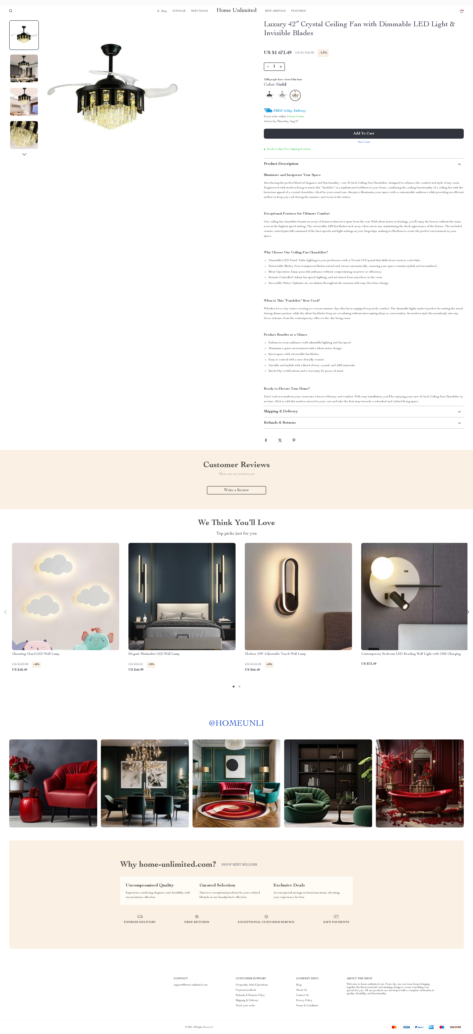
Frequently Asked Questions (252, 985)
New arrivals (275, 11)
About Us (301, 990)
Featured (298, 11)
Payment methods (246, 990)
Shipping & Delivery (247, 1000)
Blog (299, 985)
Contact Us (302, 995)
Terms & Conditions (307, 1005)
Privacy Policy (304, 1000)
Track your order (245, 1005)
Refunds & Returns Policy (250, 995)
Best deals (199, 11)
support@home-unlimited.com (191, 985)
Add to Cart (363, 134)
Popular (179, 11)
